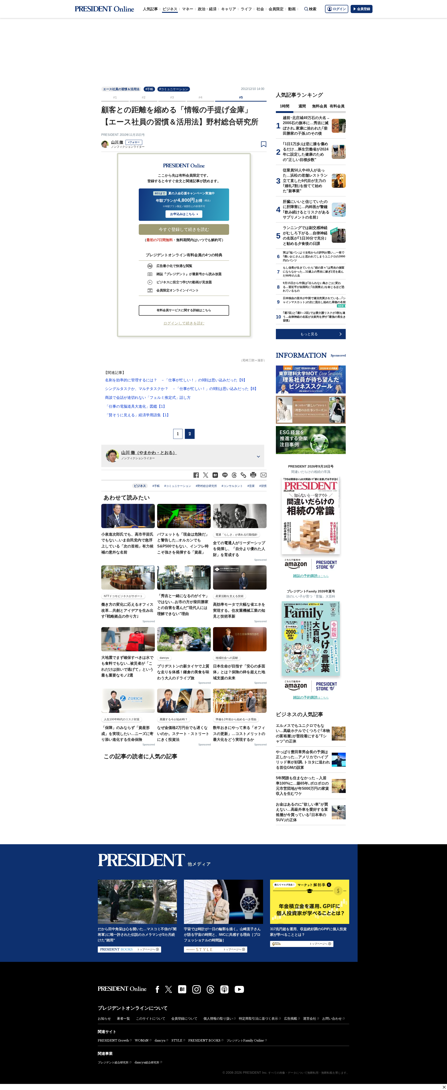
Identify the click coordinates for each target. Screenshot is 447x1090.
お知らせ (104, 1018)
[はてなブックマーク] (182, 989)
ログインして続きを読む (183, 323)
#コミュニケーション (173, 89)
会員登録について (184, 1018)
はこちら (311, 576)
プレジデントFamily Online (245, 1040)
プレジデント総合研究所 (113, 1062)
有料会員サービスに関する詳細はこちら (184, 310)
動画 (292, 9)
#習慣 (263, 486)
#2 (144, 97)
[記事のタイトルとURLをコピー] (243, 475)
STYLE (176, 1040)
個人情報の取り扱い (218, 1018)
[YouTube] (239, 989)
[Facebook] (157, 989)
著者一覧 (123, 1018)
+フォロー (134, 142)
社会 (260, 9)
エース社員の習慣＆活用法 (121, 89)
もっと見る (309, 334)
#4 (200, 97)
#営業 (251, 486)
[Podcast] (224, 989)
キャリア (228, 9)
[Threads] (210, 989)
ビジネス (170, 9)
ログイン (339, 9)
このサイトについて (150, 1018)
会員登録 (363, 9)
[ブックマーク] (264, 144)
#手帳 (149, 89)
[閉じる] (444, 1087)
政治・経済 (207, 9)
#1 (115, 97)
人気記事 (150, 9)
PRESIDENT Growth (113, 1040)
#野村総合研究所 (206, 486)
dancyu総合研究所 (147, 1062)
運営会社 (309, 1018)
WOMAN (142, 1040)
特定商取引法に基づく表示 (258, 1018)
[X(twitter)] (168, 989)
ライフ (246, 9)
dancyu (160, 1040)
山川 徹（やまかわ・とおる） (149, 452)
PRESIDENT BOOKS (204, 1040)
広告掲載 (290, 1018)
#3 (172, 97)
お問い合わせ (332, 1018)
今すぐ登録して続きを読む (184, 229)
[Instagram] (196, 989)
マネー (187, 9)
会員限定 (276, 9)
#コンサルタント (232, 486)
